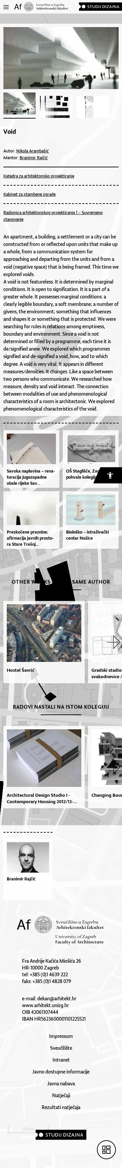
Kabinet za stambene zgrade (29, 194)
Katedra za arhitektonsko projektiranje (38, 176)
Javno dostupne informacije (61, 1071)
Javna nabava (61, 1083)
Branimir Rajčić (34, 158)
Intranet (61, 1060)
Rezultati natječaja (61, 1107)
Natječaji (61, 1095)
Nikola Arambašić (32, 151)
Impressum (61, 1036)
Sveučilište (61, 1048)
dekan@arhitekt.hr (56, 998)
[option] (42, 642)
